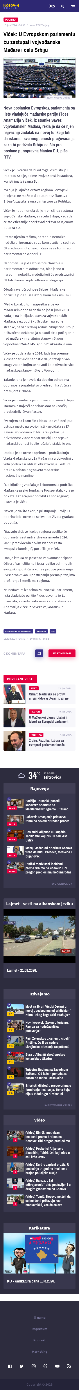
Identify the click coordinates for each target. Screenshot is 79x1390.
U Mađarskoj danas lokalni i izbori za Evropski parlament (39, 717)
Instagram (33, 1366)
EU (53, 631)
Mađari (41, 631)
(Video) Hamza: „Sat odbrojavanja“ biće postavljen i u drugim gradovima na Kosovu (39, 1184)
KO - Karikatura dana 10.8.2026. (39, 1261)
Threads (45, 1366)
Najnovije (39, 788)
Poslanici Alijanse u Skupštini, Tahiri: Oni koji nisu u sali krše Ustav (39, 836)
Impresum (39, 1328)
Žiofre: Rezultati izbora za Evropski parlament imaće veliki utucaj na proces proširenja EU (39, 741)
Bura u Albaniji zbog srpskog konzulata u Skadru (39, 1058)
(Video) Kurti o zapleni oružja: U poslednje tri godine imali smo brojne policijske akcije (39, 1168)
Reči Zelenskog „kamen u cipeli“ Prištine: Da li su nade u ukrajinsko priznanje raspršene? (39, 1042)
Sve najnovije (61, 883)
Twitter (21, 1366)
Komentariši (39, 653)
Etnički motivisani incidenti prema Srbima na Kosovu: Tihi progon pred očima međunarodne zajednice (39, 868)
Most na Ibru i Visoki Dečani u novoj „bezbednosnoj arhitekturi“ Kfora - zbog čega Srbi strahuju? (39, 1010)
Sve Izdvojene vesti (57, 1105)
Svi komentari (62, 653)
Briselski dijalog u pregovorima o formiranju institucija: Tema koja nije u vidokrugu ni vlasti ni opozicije (39, 1089)
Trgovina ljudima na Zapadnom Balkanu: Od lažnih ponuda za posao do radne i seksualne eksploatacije (39, 1073)
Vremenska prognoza (51, 6)
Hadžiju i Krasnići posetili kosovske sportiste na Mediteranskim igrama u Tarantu (39, 805)
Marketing (39, 1351)
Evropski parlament (18, 631)
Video (39, 1120)
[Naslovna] (11, 6)
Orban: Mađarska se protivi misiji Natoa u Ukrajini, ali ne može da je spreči (39, 694)
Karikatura (39, 1228)
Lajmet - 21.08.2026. (39, 943)
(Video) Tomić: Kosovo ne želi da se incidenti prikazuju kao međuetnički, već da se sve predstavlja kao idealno (39, 1200)
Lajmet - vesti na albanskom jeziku (39, 903)
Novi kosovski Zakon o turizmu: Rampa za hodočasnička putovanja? (39, 1026)
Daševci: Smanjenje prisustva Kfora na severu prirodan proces (39, 820)
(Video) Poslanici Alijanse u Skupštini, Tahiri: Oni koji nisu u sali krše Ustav (39, 1153)
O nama (39, 1317)
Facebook (10, 1366)
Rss (69, 1366)
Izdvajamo (39, 994)
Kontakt (39, 1340)
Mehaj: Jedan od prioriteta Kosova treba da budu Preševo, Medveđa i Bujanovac (39, 852)
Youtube (57, 1366)
